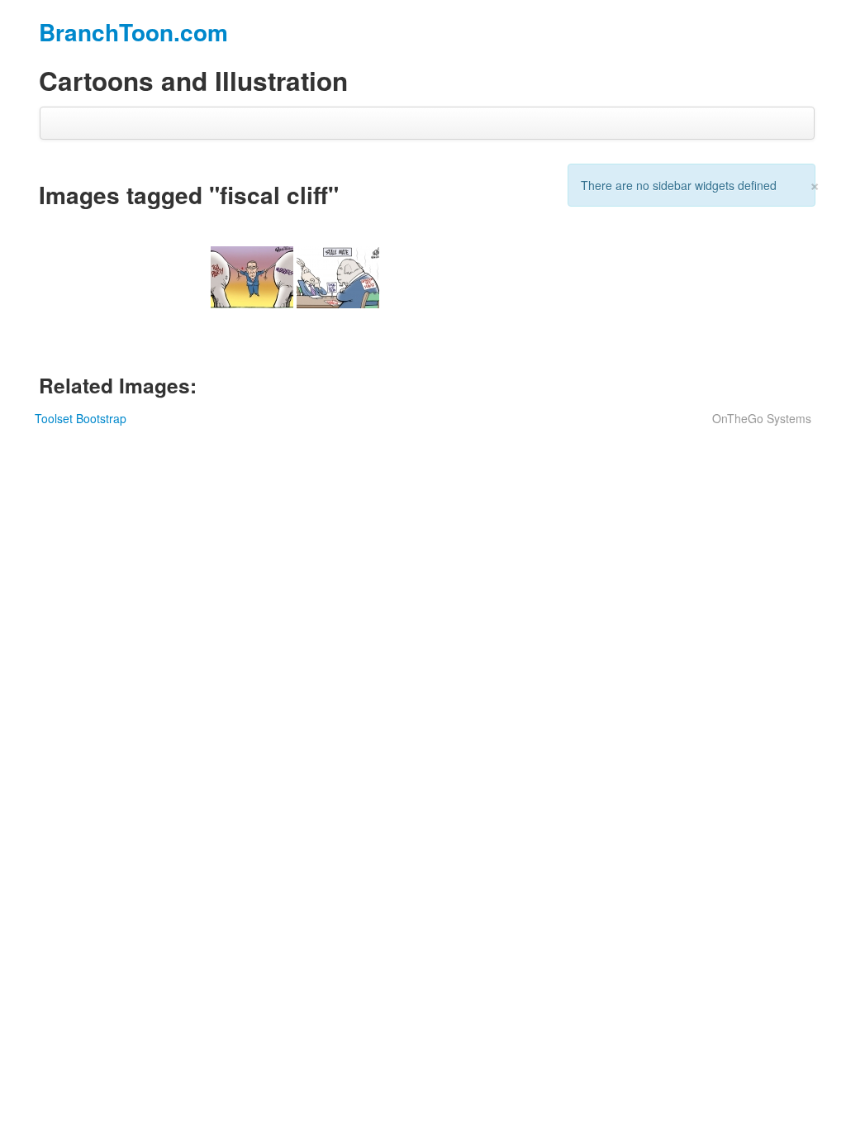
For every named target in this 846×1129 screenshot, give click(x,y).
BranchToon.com (133, 32)
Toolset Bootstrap (80, 418)
